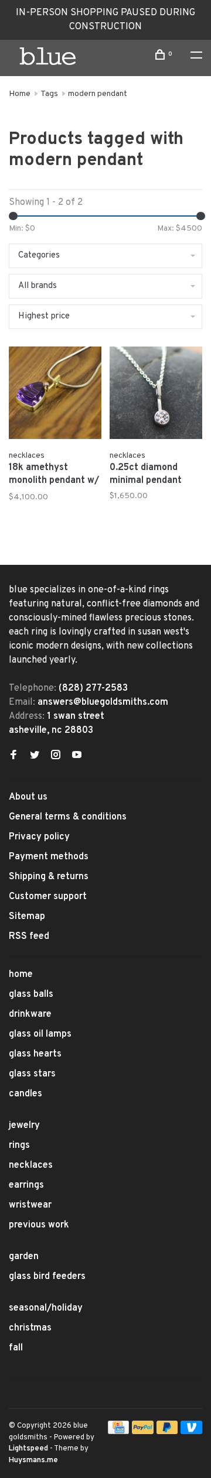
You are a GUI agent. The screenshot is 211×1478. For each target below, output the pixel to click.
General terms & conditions (68, 817)
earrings (26, 1185)
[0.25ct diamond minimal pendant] (156, 395)
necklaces (31, 1165)
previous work (39, 1225)
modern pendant (97, 94)
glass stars (32, 1074)
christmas (30, 1328)
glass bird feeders (47, 1276)
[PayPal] (143, 1432)
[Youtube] (76, 756)
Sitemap (27, 917)
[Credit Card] (118, 1432)
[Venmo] (191, 1432)
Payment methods (49, 857)
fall (16, 1348)
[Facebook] (13, 756)
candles (25, 1094)
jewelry (24, 1125)
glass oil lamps (40, 1034)
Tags (49, 94)
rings (19, 1145)
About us (28, 797)
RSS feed (29, 936)
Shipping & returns (49, 877)
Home (19, 94)
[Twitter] (34, 756)
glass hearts (35, 1054)
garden (24, 1257)
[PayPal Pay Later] (167, 1432)
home (21, 974)
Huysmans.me (33, 1460)
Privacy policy (39, 837)
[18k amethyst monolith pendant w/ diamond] (55, 395)
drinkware (30, 1014)
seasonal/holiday (46, 1308)
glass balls (31, 994)
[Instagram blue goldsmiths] (55, 756)
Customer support (48, 897)
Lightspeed (28, 1448)
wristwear (30, 1205)
